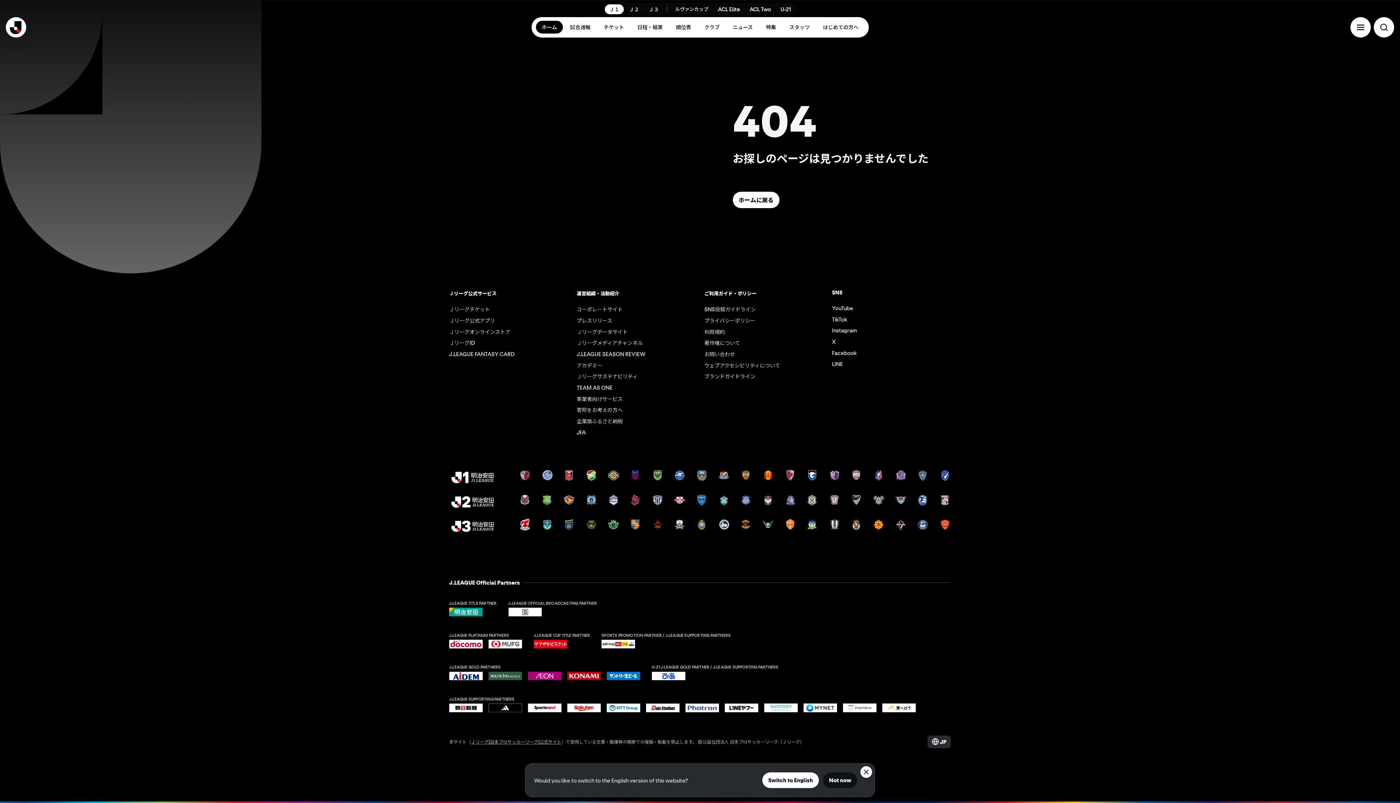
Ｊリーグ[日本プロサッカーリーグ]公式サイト (516, 741)
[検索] (1384, 27)
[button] (1360, 27)
